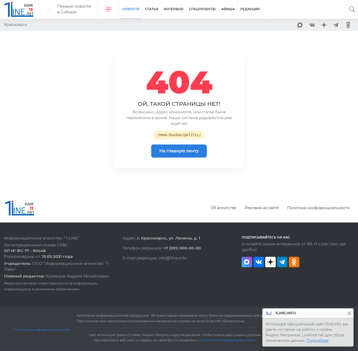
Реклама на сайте (262, 207)
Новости (130, 9)
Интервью (173, 9)
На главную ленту (179, 150)
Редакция (250, 9)
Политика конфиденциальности (318, 207)
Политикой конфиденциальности (227, 340)
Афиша (228, 9)
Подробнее (317, 340)
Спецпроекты (202, 9)
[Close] (349, 313)
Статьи (151, 9)
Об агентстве (223, 207)
